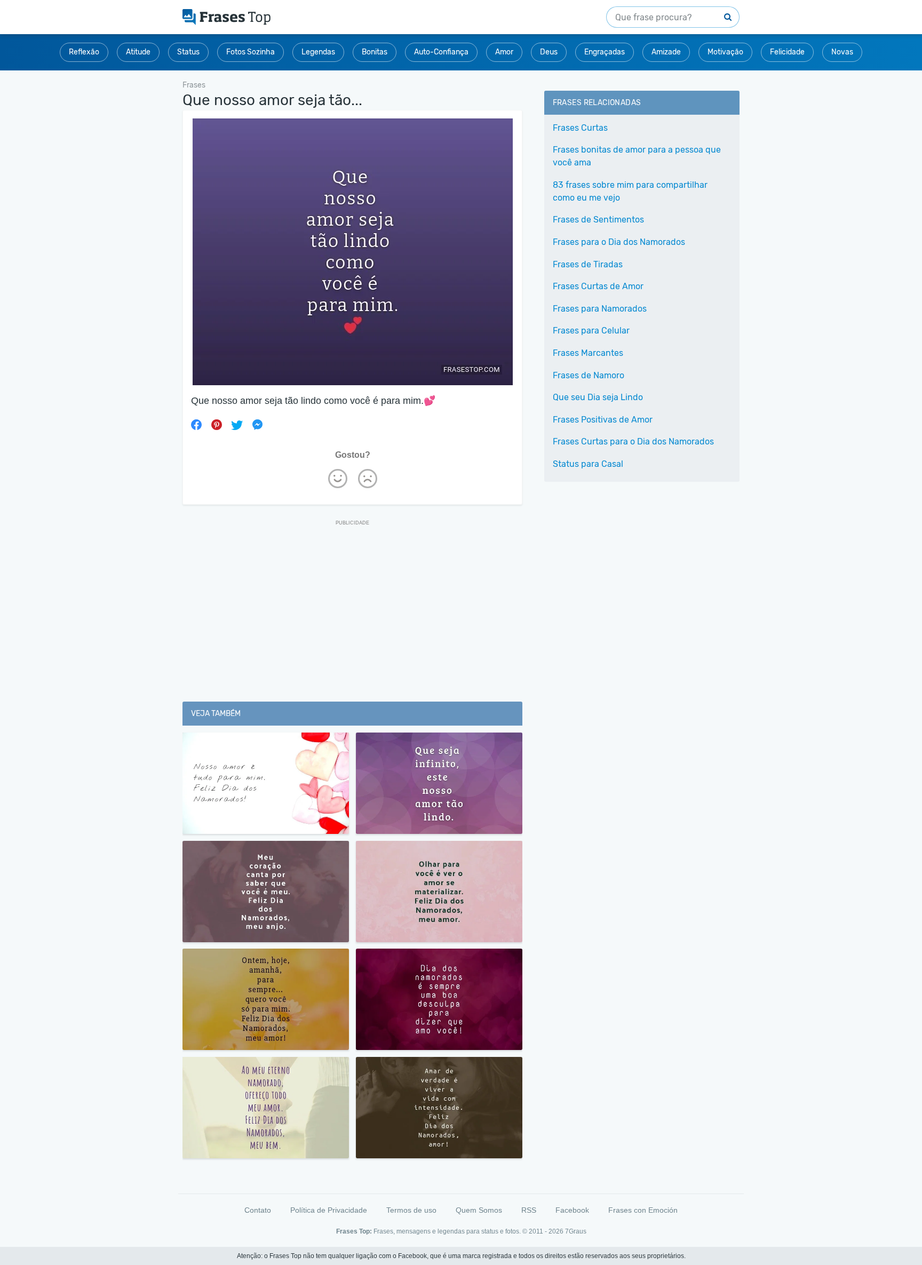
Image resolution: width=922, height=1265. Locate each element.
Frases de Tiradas (588, 264)
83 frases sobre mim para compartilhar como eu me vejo (630, 191)
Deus (549, 52)
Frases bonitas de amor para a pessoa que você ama (637, 156)
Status (188, 52)
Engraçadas (604, 52)
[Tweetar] (237, 425)
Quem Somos (479, 1210)
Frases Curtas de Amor (598, 286)
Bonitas (374, 52)
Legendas (318, 52)
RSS (528, 1210)
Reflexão (84, 52)
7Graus (575, 1231)
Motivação (725, 52)
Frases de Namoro (588, 375)
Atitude (138, 52)
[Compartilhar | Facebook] (196, 425)
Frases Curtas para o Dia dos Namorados (633, 441)
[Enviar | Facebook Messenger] (257, 425)
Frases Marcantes (588, 353)
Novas (842, 52)
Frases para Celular (591, 330)
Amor (504, 52)
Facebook (572, 1210)
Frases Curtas (580, 128)
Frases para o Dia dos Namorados (619, 242)
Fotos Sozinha (250, 52)
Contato (257, 1210)
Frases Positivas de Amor (603, 420)
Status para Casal (588, 464)
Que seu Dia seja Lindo (598, 397)
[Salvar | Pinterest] (217, 425)
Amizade (666, 52)
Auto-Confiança (441, 52)
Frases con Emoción (643, 1210)
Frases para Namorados (600, 309)
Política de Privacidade (328, 1210)
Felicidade (787, 52)
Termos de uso (411, 1210)
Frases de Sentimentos (598, 219)
